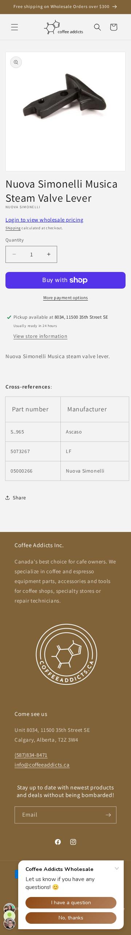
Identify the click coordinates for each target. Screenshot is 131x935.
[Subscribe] (108, 814)
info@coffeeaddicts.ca (42, 764)
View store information (40, 336)
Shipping (13, 228)
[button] (15, 27)
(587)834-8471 (31, 754)
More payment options (65, 297)
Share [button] (19, 497)
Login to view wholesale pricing (44, 219)
